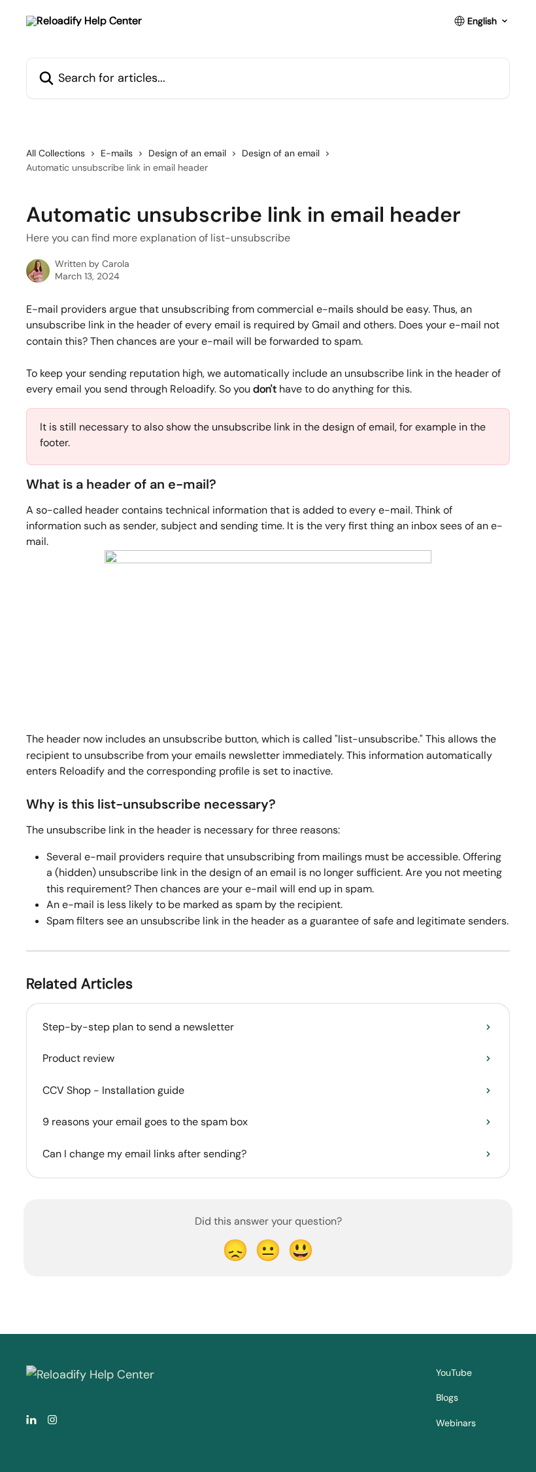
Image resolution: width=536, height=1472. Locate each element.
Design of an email (187, 153)
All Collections (55, 153)
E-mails (117, 153)
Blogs (447, 1397)
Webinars (456, 1423)
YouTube (454, 1372)
